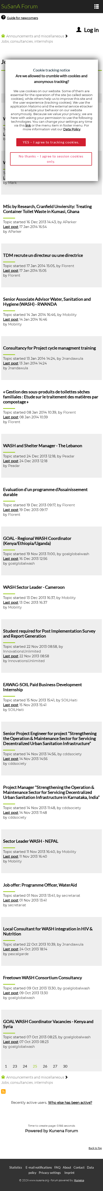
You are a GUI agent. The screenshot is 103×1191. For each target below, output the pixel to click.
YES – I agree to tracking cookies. (51, 142)
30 (65, 1066)
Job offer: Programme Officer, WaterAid (40, 884)
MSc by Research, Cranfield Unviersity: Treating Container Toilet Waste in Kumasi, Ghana (47, 209)
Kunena (79, 1180)
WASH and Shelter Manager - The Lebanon (42, 445)
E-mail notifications (39, 1167)
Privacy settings (50, 1173)
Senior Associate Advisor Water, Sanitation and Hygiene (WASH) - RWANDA (47, 302)
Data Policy (71, 129)
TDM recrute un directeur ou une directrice (43, 255)
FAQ (57, 1167)
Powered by (36, 1131)
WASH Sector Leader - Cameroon (34, 587)
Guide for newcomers (22, 18)
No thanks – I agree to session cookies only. (51, 158)
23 (15, 1066)
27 (55, 1066)
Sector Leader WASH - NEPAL (30, 841)
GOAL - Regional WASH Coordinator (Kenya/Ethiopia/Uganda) (37, 541)
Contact (79, 1167)
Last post (10, 227)
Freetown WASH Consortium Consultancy (42, 977)
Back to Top (95, 1148)
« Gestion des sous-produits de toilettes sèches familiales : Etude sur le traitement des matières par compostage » (50, 396)
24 (25, 1066)
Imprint (69, 1173)
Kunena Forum (63, 1131)
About (67, 1167)
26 (45, 1066)
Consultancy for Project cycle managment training (49, 347)
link (28, 125)
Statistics (15, 1167)
